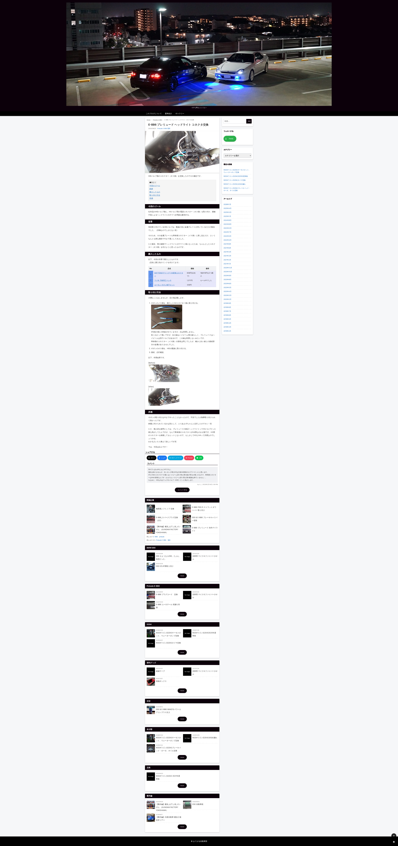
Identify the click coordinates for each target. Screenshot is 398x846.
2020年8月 (227, 279)
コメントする (182, 490)
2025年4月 (227, 208)
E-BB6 (155, 537)
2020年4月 (227, 291)
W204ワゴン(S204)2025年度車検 (236, 176)
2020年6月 (227, 284)
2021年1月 (227, 264)
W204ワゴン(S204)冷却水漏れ (235, 184)
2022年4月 (227, 240)
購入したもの (154, 192)
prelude (161, 537)
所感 (151, 198)
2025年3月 (227, 212)
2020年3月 (227, 295)
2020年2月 (227, 299)
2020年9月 (227, 276)
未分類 (149, 729)
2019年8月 (227, 307)
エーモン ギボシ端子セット (164, 285)
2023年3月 (228, 228)
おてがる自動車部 (200, 841)
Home (148, 120)
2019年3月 (227, 327)
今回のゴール (154, 186)
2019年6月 (227, 315)
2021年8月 (227, 244)
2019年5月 (227, 319)
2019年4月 (227, 323)
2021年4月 (227, 252)
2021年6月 (227, 248)
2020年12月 (228, 268)
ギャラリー (179, 114)
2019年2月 (227, 331)
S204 (149, 624)
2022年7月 (227, 232)
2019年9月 (227, 303)
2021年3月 (227, 256)
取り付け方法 (154, 195)
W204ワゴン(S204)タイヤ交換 (235, 180)
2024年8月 (227, 220)
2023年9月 (227, 224)
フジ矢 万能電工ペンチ (162, 280)
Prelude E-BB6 (157, 120)
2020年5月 (227, 287)
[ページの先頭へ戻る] (393, 835)
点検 (148, 767)
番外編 (149, 796)
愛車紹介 (168, 114)
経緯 (151, 189)
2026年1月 (227, 204)
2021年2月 (227, 260)
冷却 (148, 701)
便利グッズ (151, 663)
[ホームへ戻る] (393, 841)
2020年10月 (228, 272)
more (182, 576)
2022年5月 (227, 236)
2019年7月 (227, 311)
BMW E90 (151, 548)
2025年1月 (227, 216)
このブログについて (154, 114)
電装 (168, 128)
